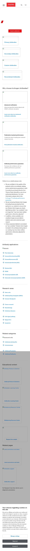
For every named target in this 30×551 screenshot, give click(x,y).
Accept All (15, 546)
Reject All (15, 541)
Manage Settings (15, 536)
